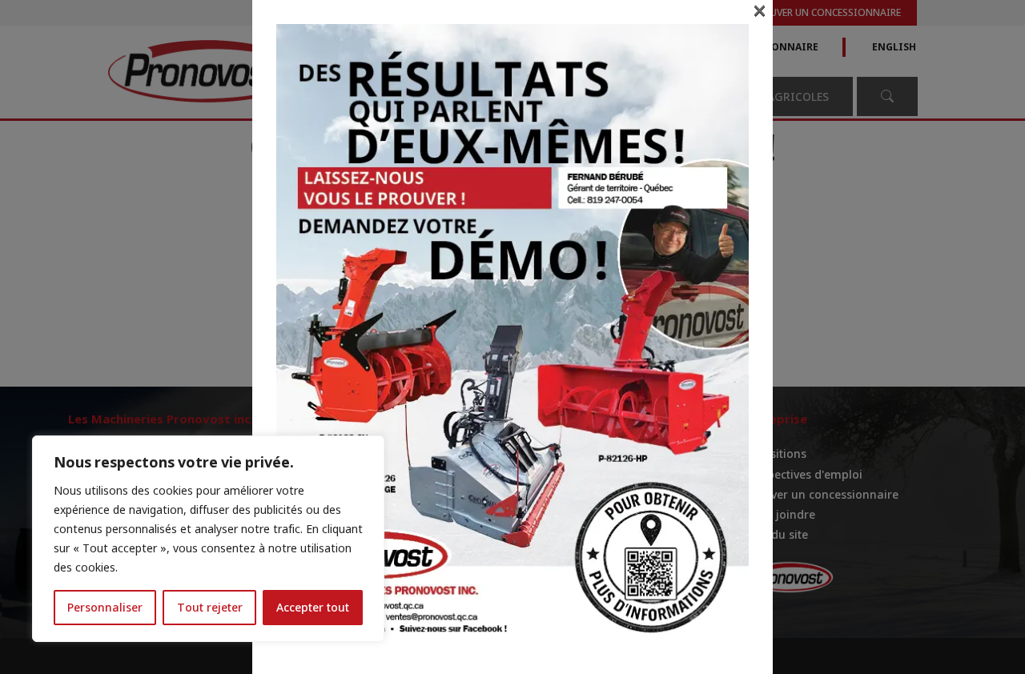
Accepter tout (312, 607)
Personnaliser (105, 607)
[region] (208, 538)
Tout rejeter (210, 607)
